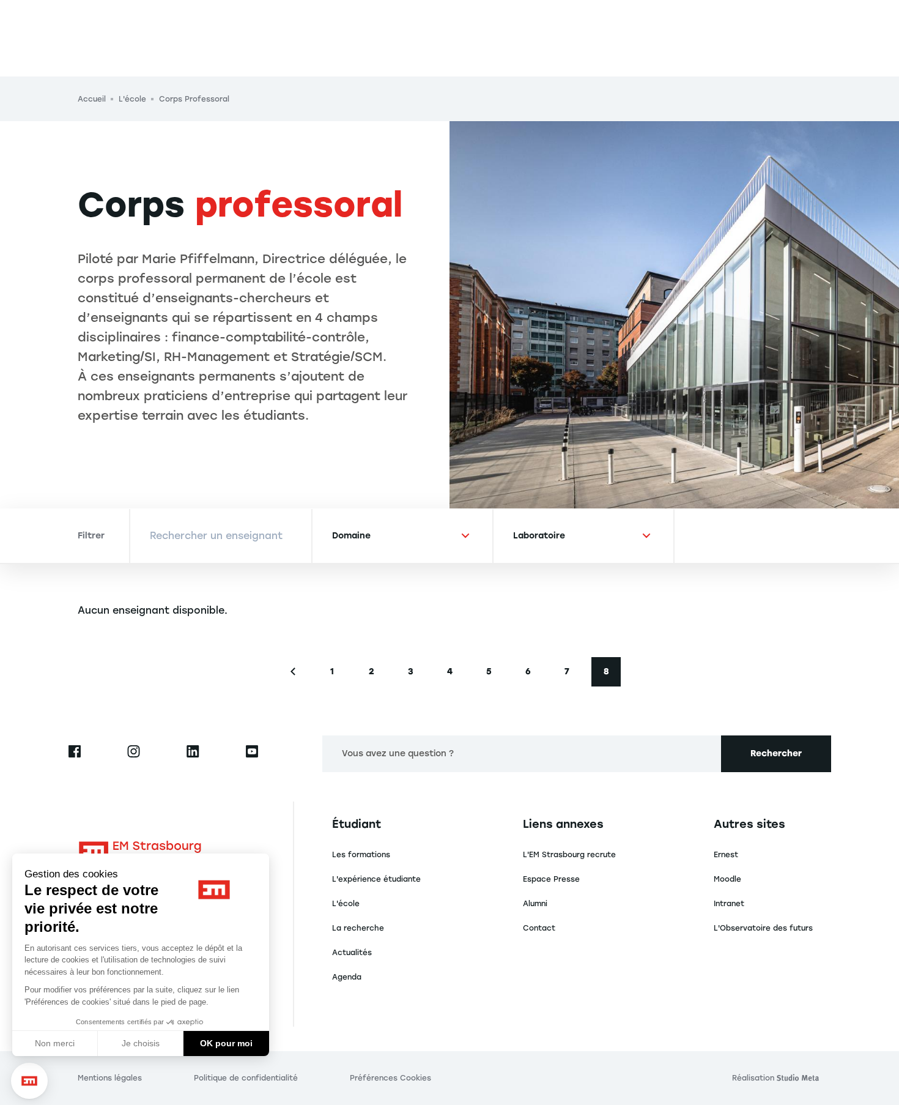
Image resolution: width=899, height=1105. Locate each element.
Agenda (346, 977)
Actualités (352, 952)
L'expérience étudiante (376, 879)
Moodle (727, 879)
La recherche (358, 928)
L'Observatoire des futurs (763, 928)
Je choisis (141, 1043)
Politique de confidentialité (246, 1078)
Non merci (55, 1043)
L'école (346, 903)
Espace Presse (551, 879)
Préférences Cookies (390, 1078)
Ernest (726, 854)
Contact (539, 928)
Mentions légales (110, 1078)
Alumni (535, 903)
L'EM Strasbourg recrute (569, 854)
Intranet (729, 903)
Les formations (361, 854)
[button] (29, 1081)
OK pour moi (226, 1043)
